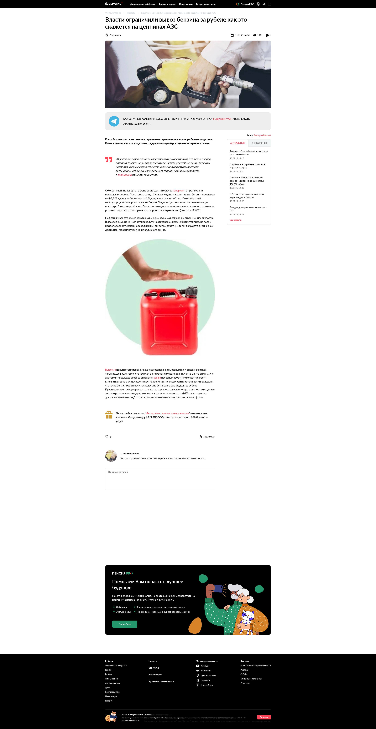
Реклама (244, 670)
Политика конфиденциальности (255, 665)
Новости (131, 13)
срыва (157, 377)
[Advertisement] (188, 530)
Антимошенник (167, 4)
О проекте (245, 683)
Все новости (235, 220)
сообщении (125, 174)
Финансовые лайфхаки (142, 4)
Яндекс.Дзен (207, 685)
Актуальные (237, 143)
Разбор (108, 674)
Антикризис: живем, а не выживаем (167, 413)
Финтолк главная (113, 13)
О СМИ (243, 674)
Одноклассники (208, 675)
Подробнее (125, 624)
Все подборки (155, 674)
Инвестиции (186, 4)
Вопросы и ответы (206, 4)
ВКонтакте (206, 670)
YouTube (205, 665)
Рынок (108, 670)
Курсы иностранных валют (161, 681)
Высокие (110, 369)
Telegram (205, 680)
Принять (264, 717)
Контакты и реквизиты (251, 678)
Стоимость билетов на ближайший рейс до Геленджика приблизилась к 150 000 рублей (247, 180)
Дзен (107, 687)
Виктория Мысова (262, 135)
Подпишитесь (222, 118)
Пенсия (108, 700)
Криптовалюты (112, 692)
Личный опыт (111, 678)
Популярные (259, 143)
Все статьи (154, 668)
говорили (178, 190)
